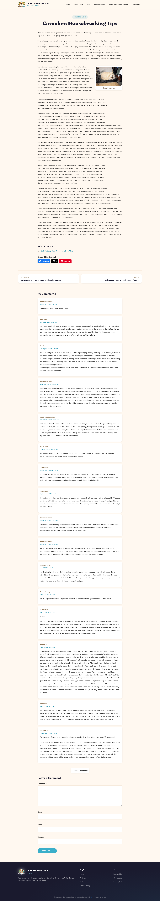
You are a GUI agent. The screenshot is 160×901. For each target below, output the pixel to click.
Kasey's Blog (118, 874)
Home (68, 4)
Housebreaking (80, 17)
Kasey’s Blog (78, 4)
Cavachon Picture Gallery (118, 4)
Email (40, 825)
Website (41, 837)
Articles (83, 878)
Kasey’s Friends (99, 4)
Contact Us (136, 4)
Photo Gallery (85, 886)
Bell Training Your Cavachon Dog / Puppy (58, 251)
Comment (42, 784)
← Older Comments (80, 771)
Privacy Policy (119, 882)
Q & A (82, 882)
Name (40, 812)
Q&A (88, 4)
